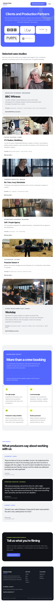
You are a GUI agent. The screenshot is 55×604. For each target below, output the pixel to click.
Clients (27, 574)
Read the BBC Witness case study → (13, 111)
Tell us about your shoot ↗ (38, 3)
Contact (27, 582)
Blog (26, 578)
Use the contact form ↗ (8, 592)
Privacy (28, 598)
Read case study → (8, 155)
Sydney (41, 576)
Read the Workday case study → (12, 331)
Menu (49, 3)
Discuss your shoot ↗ (13, 555)
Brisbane (42, 578)
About (26, 580)
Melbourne (42, 574)
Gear (26, 576)
